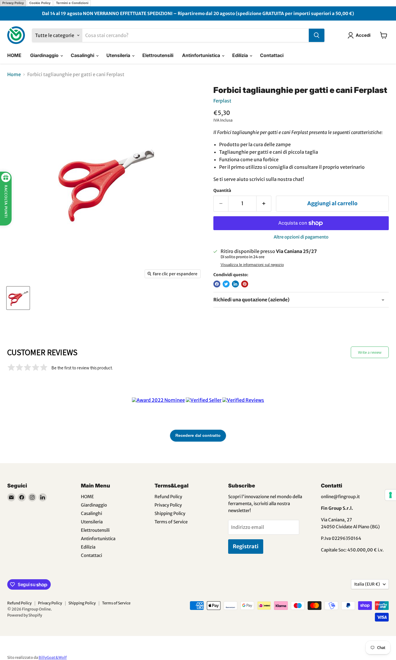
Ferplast (222, 101)
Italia (367, 584)
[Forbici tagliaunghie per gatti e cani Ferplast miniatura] (18, 298)
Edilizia (240, 55)
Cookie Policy (39, 3)
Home (14, 74)
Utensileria (118, 55)
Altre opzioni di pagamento (301, 236)
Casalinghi (83, 55)
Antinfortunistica (201, 55)
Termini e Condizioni (72, 3)
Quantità (222, 190)
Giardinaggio (45, 55)
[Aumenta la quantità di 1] (264, 204)
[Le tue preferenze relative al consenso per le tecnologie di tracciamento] (390, 495)
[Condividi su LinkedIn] (235, 283)
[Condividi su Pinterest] (244, 283)
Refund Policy (168, 496)
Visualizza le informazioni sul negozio (252, 265)
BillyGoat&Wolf (53, 657)
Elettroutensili (157, 55)
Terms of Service (171, 522)
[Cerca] (316, 35)
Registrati (246, 546)
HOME (14, 55)
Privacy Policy (13, 3)
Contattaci (272, 55)
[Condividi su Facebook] (216, 283)
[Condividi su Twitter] (226, 283)
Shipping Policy (170, 513)
